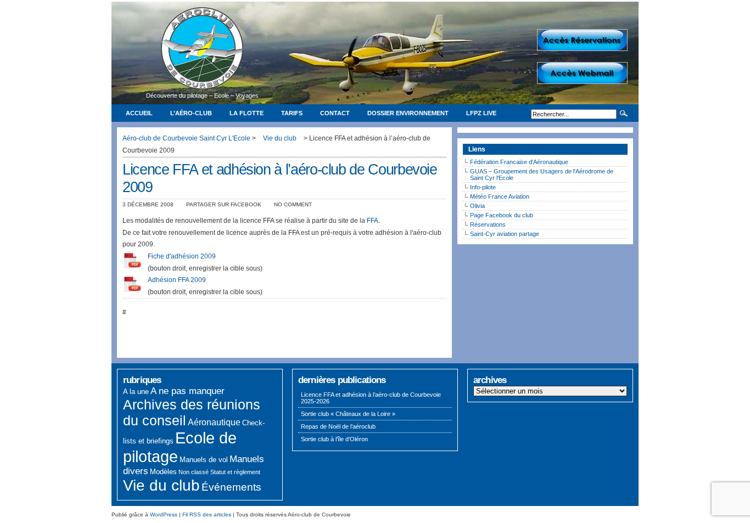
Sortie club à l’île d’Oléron (334, 439)
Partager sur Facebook (223, 204)
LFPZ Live (481, 113)
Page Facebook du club (501, 215)
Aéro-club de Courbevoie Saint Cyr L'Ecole (186, 138)
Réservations (488, 224)
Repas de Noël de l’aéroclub (338, 426)
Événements (231, 487)
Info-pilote (483, 187)
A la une (136, 391)
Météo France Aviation (499, 196)
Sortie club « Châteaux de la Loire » (348, 413)
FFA (372, 220)
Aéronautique (214, 422)
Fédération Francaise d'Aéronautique (519, 162)
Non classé (193, 472)
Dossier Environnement (408, 113)
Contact (335, 113)
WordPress (163, 514)
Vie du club (161, 485)
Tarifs (292, 113)
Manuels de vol (204, 459)
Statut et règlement (235, 472)
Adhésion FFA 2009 (177, 280)
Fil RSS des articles (206, 514)
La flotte (247, 113)
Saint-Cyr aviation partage (504, 233)
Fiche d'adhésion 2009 (182, 256)
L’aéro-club (191, 113)
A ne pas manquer (187, 391)
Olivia (477, 206)
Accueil (139, 113)
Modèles (163, 472)
